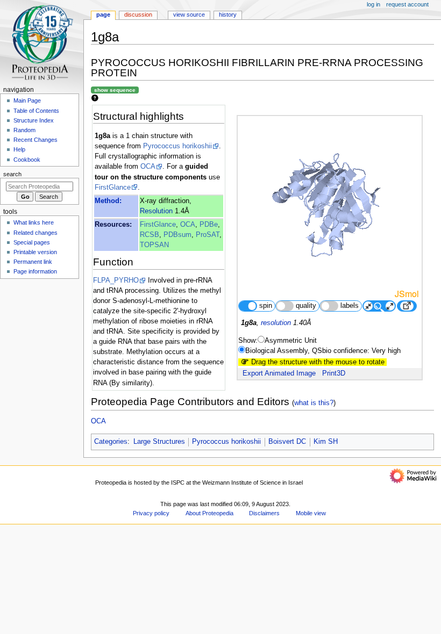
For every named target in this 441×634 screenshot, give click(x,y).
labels (349, 305)
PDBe (209, 224)
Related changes (35, 232)
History (228, 14)
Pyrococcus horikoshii (177, 146)
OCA (147, 166)
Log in (373, 4)
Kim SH (326, 441)
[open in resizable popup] (406, 306)
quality (306, 305)
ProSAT (207, 235)
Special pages (31, 242)
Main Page (27, 100)
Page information (35, 271)
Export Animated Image (279, 373)
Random (24, 130)
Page (103, 14)
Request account (407, 4)
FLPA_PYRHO (116, 280)
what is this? (313, 403)
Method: (108, 201)
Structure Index (33, 120)
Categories (110, 441)
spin (265, 305)
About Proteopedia (209, 513)
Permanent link (32, 261)
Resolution (156, 211)
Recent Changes (35, 139)
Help (19, 149)
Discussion (138, 14)
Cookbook (26, 159)
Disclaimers (264, 513)
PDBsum (177, 235)
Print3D (333, 373)
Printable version (35, 252)
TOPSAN (154, 245)
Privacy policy (151, 513)
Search (12, 174)
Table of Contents (36, 110)
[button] (104, 510)
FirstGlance (113, 187)
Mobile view (311, 513)
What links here (33, 222)
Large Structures (159, 441)
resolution (276, 323)
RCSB (149, 235)
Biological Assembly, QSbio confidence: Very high (323, 351)
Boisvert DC (287, 441)
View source (189, 14)
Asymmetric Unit (291, 340)
